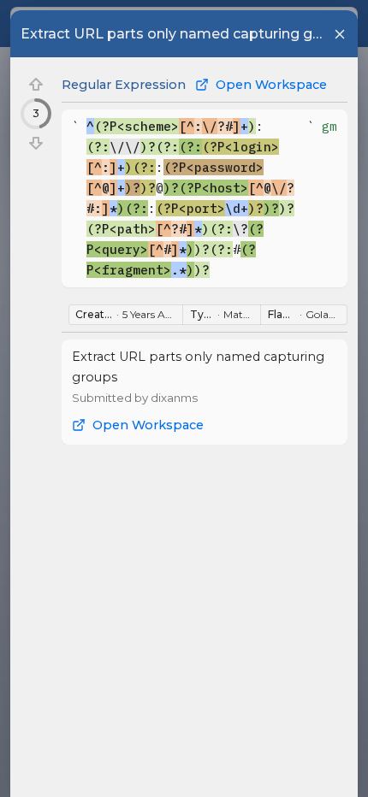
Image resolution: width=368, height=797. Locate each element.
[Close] (339, 34)
